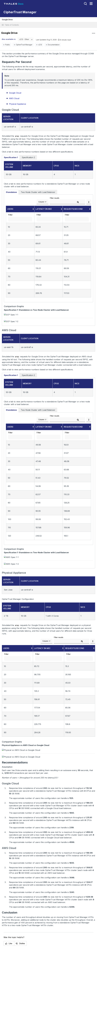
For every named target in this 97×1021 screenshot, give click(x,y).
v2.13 (40, 45)
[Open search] (85, 3)
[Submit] (78, 202)
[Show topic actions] (93, 33)
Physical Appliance (17, 104)
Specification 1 (11, 157)
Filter (10, 215)
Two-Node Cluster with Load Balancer (38, 192)
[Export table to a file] (88, 201)
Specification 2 (28, 157)
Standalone (11, 192)
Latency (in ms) (44, 209)
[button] (48, 25)
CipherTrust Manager (24, 45)
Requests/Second (73, 209)
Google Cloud (15, 93)
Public (7, 45)
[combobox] (26, 39)
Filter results (54, 198)
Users (10, 209)
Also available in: (9, 39)
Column (41, 202)
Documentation (54, 45)
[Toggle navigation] (91, 3)
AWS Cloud (14, 98)
